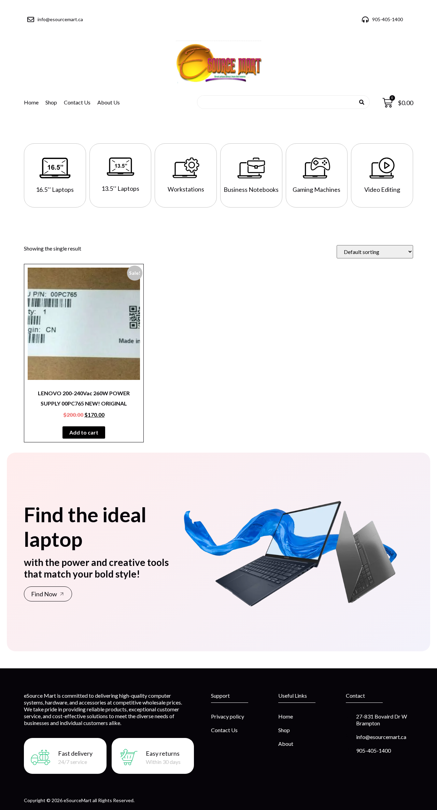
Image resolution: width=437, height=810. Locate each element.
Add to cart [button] (83, 432)
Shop (51, 102)
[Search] (361, 102)
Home (31, 102)
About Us (108, 102)
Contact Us (77, 102)
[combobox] (281, 102)
